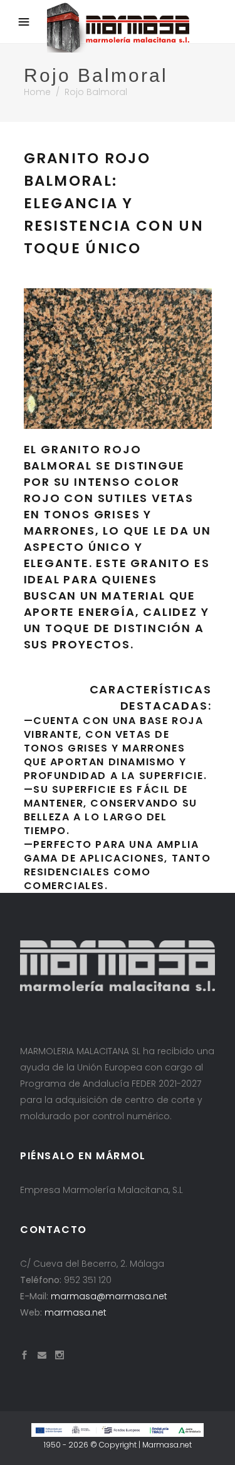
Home (37, 92)
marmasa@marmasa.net (109, 1296)
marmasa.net (75, 1312)
